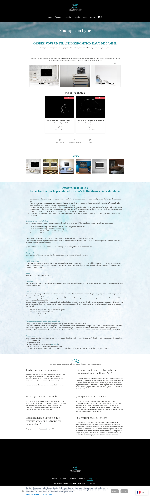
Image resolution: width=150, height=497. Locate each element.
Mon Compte (60, 142)
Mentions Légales (32, 494)
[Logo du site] (75, 7)
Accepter (115, 491)
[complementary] (142, 492)
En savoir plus (47, 494)
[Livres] (75, 72)
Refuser (124, 491)
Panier (90, 142)
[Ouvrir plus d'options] (96, 479)
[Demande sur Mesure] (106, 72)
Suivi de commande (75, 142)
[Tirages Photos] (44, 72)
